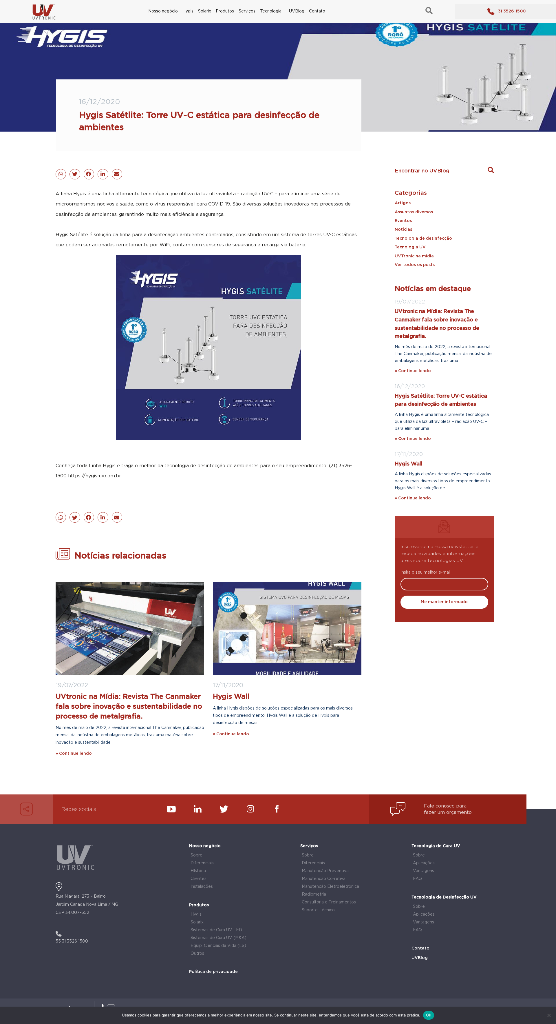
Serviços (247, 11)
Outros (197, 953)
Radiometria (314, 894)
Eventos (403, 221)
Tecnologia (270, 11)
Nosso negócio (163, 11)
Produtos (225, 11)
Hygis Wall (231, 697)
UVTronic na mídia (414, 256)
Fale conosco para (445, 806)
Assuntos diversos (414, 212)
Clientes (198, 879)
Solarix (204, 11)
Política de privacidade (213, 972)
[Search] (491, 170)
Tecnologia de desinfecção (423, 238)
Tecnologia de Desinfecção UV (444, 897)
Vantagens (423, 871)
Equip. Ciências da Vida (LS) (218, 945)
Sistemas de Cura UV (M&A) (218, 938)
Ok (428, 1015)
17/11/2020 (228, 685)
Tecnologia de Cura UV (435, 846)
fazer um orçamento (448, 812)
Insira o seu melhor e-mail (425, 572)
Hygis (187, 11)
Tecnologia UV (410, 247)
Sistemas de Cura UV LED (216, 930)
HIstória (198, 871)
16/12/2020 (410, 386)
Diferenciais (202, 863)
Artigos (403, 203)
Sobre (196, 855)
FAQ (417, 879)
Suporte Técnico (318, 910)
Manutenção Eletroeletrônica (330, 886)
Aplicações (424, 863)
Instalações (202, 886)
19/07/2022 (72, 685)
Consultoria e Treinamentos (329, 902)
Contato (317, 11)
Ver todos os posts (415, 265)
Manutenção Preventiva (325, 871)
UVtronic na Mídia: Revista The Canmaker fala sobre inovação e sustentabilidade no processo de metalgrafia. (129, 706)
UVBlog (296, 11)
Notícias (403, 229)
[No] (549, 1015)
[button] (61, 174)
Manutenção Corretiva (323, 879)
